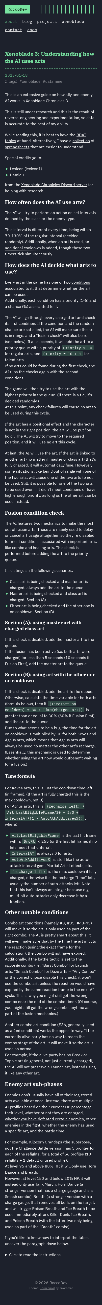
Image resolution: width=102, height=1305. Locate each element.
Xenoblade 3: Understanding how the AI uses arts (49, 57)
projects (47, 21)
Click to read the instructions (35, 1254)
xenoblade (73, 21)
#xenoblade (30, 81)
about (11, 21)
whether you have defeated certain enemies (44, 1118)
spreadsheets (17, 146)
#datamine (52, 81)
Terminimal (47, 1288)
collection (81, 140)
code (32, 29)
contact (13, 29)
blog (27, 21)
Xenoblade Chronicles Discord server (54, 184)
